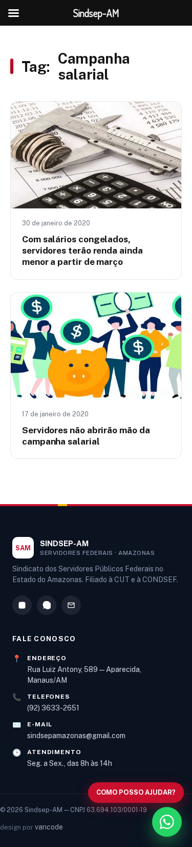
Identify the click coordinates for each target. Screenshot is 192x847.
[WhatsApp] (46, 605)
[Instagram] (22, 605)
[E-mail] (71, 605)
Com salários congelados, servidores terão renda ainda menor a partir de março (82, 250)
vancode (49, 827)
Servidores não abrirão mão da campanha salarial (86, 436)
